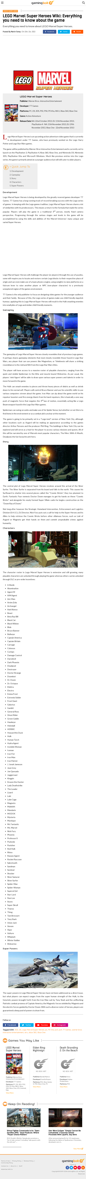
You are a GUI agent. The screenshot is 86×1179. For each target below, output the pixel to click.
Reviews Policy (28, 1161)
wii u (26, 1032)
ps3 (56, 1030)
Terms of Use (5, 1161)
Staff (20, 1166)
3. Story (13, 178)
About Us (13, 1166)
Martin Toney (16, 32)
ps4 (60, 1030)
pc (46, 1030)
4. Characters (15, 182)
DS (20, 1030)
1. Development (17, 171)
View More (10, 1093)
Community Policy (7, 1163)
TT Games (67, 1030)
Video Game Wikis (10, 11)
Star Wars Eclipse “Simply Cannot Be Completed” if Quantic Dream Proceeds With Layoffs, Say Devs (65, 1133)
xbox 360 (33, 1032)
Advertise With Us (7, 1169)
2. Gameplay (15, 174)
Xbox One (41, 1032)
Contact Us (4, 1166)
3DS (16, 1030)
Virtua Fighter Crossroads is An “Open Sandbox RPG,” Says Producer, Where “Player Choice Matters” (23, 1133)
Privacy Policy (16, 1161)
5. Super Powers (17, 185)
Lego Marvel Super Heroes (33, 1030)
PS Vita (51, 1030)
